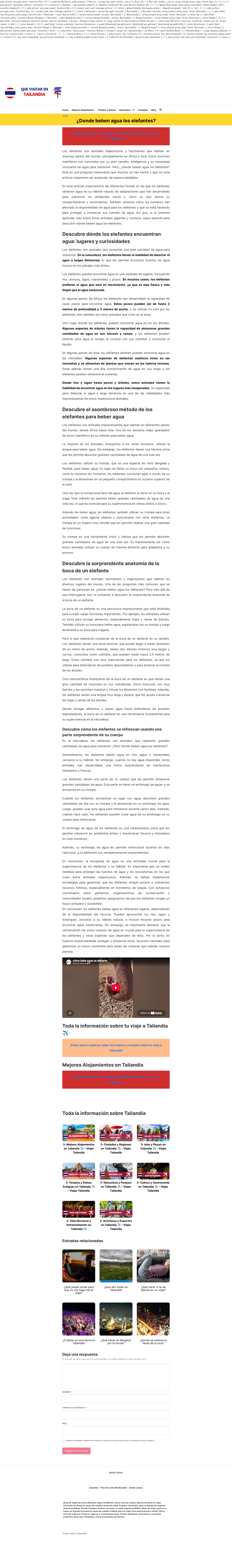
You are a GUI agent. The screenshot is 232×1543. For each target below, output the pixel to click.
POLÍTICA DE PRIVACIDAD (114, 1488)
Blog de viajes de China (75, 1503)
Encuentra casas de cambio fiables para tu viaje (106, 1511)
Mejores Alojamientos (83, 110)
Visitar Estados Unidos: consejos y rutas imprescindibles (111, 1508)
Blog (153, 110)
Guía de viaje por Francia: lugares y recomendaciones (91, 1514)
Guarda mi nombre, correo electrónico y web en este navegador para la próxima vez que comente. (110, 1440)
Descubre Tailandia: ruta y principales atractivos (99, 1517)
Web (64, 1423)
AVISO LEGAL (116, 1472)
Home (65, 110)
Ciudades (143, 110)
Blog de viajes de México (101, 1503)
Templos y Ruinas (107, 110)
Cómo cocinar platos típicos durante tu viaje (138, 1503)
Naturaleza (124, 110)
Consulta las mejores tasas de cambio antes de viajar (91, 1505)
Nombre (67, 1392)
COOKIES (94, 1488)
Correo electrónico (74, 1408)
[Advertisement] (116, 59)
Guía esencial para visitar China (148, 1511)
